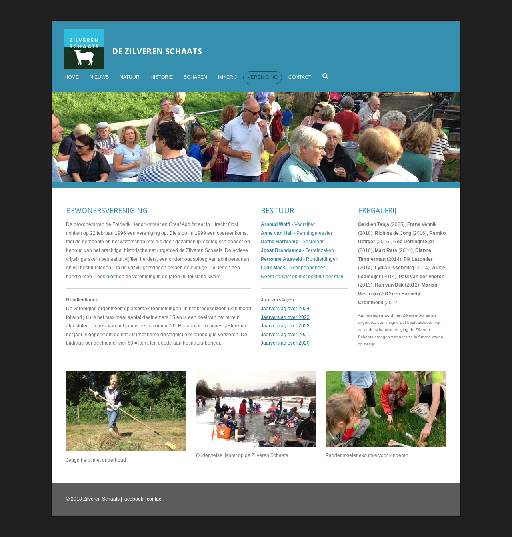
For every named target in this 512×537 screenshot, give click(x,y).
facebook (133, 499)
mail (338, 276)
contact (154, 499)
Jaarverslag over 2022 (285, 326)
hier (110, 276)
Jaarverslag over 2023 (285, 317)
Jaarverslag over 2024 (285, 308)
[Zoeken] (325, 76)
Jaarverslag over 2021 (285, 334)
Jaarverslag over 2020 (285, 343)
